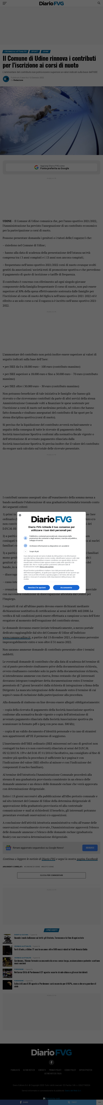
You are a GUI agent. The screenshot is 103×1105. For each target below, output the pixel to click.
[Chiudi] (20, 515)
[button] (51, 551)
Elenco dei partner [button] (47, 567)
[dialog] (51, 552)
